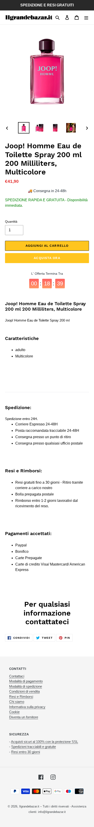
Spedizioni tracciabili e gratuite (33, 747)
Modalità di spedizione (25, 686)
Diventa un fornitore (23, 717)
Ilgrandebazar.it (29, 806)
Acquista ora (47, 258)
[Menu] (86, 18)
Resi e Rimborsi (21, 697)
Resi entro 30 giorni (25, 752)
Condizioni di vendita (24, 691)
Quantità (11, 221)
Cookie (14, 712)
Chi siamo (16, 702)
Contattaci (16, 676)
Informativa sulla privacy (27, 707)
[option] (24, 128)
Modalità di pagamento (26, 681)
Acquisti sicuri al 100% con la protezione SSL (44, 742)
